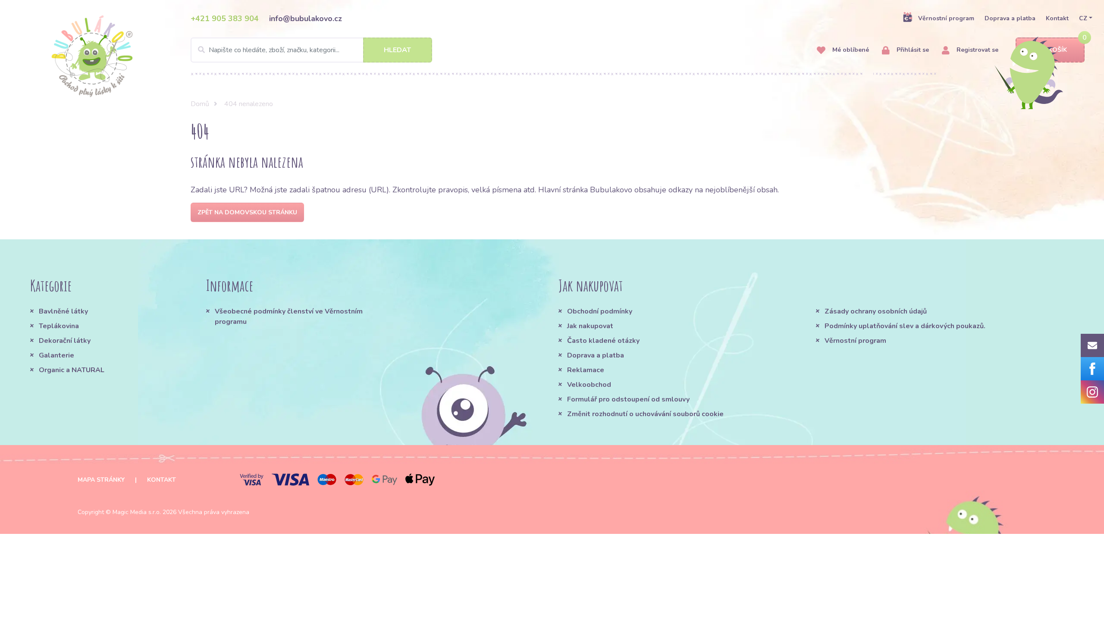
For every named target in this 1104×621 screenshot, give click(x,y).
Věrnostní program (946, 18)
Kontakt (1057, 18)
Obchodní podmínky (599, 311)
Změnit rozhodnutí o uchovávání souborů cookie (645, 414)
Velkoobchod (589, 384)
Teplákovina (59, 326)
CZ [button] (1083, 18)
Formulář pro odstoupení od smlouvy (628, 399)
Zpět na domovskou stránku (247, 212)
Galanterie (56, 355)
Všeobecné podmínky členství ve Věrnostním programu (289, 316)
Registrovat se (976, 50)
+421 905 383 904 (225, 18)
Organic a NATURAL (71, 370)
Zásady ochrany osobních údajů (876, 311)
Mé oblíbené (850, 50)
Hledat (397, 50)
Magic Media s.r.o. (137, 512)
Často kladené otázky (603, 340)
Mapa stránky (101, 480)
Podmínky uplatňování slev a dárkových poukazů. (905, 326)
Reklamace (585, 370)
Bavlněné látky (63, 311)
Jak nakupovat (590, 326)
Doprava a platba (1010, 18)
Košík (1057, 50)
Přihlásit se (912, 50)
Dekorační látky (65, 340)
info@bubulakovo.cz (305, 18)
